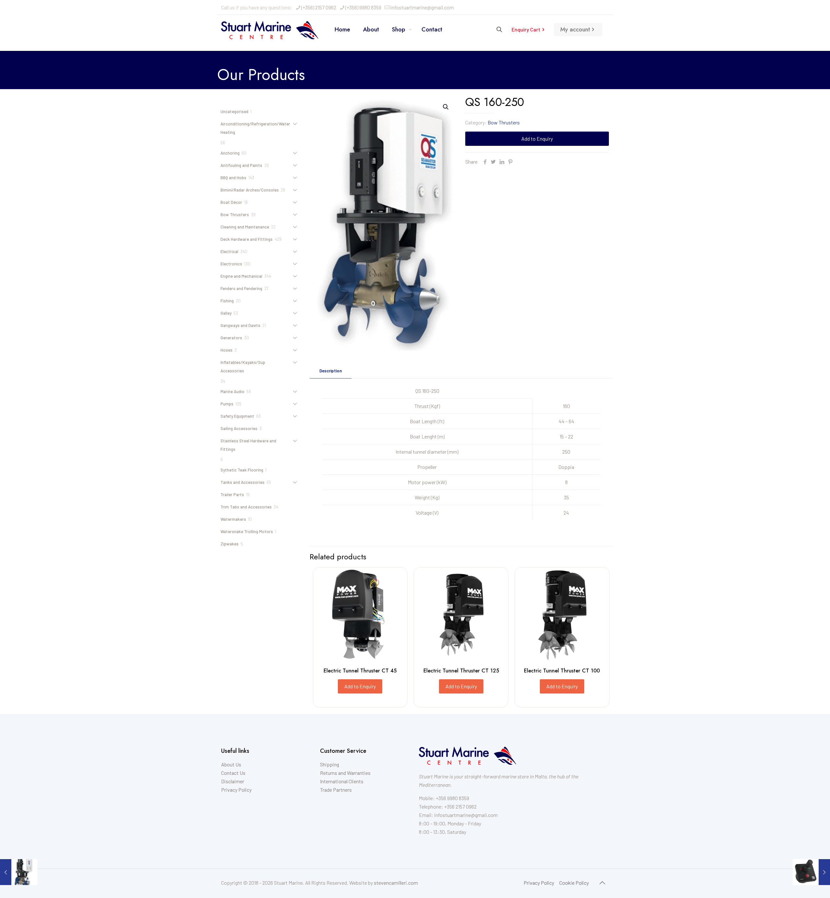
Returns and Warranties (345, 773)
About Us (231, 764)
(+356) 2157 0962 (318, 7)
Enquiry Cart (526, 29)
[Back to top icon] (602, 882)
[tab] (330, 371)
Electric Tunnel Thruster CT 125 (461, 670)
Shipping (329, 764)
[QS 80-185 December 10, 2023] (18, 872)
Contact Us (233, 773)
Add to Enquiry (537, 138)
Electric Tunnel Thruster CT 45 (360, 670)
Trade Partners (336, 790)
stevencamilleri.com (396, 883)
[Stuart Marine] (269, 29)
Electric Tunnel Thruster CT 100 (562, 670)
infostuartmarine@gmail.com (422, 7)
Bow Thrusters (504, 122)
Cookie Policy (574, 883)
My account (575, 29)
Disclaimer (232, 781)
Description (330, 370)
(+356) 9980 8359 (363, 7)
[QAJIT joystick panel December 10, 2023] (811, 872)
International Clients (341, 781)
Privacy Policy (236, 790)
